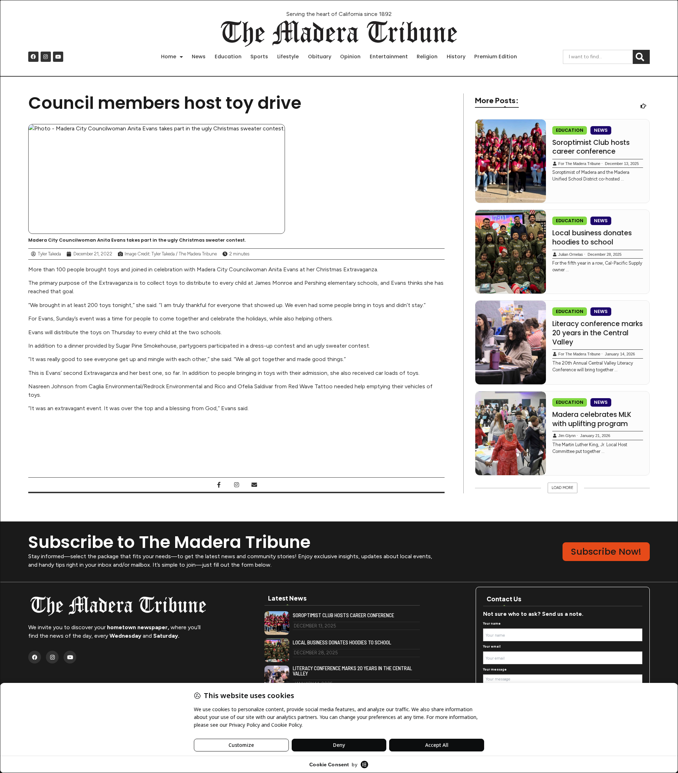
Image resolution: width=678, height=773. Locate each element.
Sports (259, 56)
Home (168, 56)
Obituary (319, 56)
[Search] (641, 57)
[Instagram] (46, 57)
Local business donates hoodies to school (592, 238)
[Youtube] (58, 57)
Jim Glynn (567, 435)
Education (228, 56)
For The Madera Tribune (579, 163)
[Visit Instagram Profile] (237, 485)
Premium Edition (495, 56)
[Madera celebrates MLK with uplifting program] (510, 433)
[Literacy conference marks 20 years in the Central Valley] (510, 342)
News (199, 56)
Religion (427, 56)
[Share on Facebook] (219, 485)
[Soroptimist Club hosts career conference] (510, 161)
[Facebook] (33, 57)
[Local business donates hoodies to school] (510, 252)
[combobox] (598, 57)
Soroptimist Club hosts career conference (591, 147)
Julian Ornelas (570, 254)
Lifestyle (288, 56)
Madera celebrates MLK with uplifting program (591, 419)
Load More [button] (562, 487)
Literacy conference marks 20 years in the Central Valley (597, 333)
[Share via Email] (254, 485)
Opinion (350, 56)
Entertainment (389, 56)
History (456, 56)
